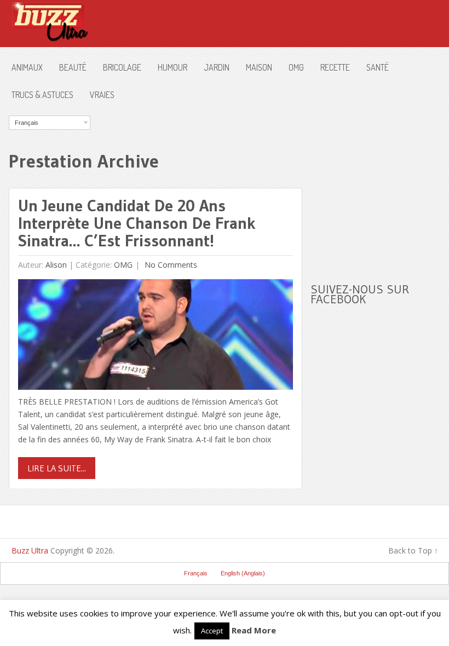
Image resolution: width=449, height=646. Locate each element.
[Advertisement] (379, 184)
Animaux (27, 67)
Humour (172, 67)
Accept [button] (212, 631)
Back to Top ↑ (413, 550)
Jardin (216, 67)
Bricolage (122, 67)
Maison (259, 67)
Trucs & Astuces (42, 94)
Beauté (73, 67)
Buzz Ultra (29, 550)
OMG (296, 67)
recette (335, 67)
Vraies (102, 94)
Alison (56, 264)
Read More (254, 630)
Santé (377, 67)
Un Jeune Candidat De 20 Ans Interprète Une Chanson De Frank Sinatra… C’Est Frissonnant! (137, 223)
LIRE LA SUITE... (56, 468)
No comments (169, 264)
